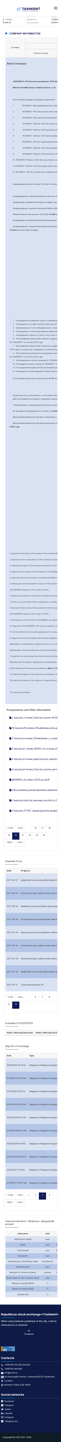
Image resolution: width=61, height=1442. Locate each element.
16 (35, 828)
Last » (20, 842)
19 (9, 835)
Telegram (9, 1405)
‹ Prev (20, 828)
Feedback (29, 1334)
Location (8, 1381)
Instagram (9, 1417)
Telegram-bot (11, 1421)
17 (42, 828)
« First (10, 828)
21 (23, 835)
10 (16, 1004)
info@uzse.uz (11, 1372)
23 (37, 835)
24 (44, 835)
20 (16, 835)
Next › (10, 842)
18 (49, 828)
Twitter (7, 1409)
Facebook (9, 1401)
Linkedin (8, 1413)
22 (30, 835)
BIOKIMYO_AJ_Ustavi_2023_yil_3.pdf (30, 779)
